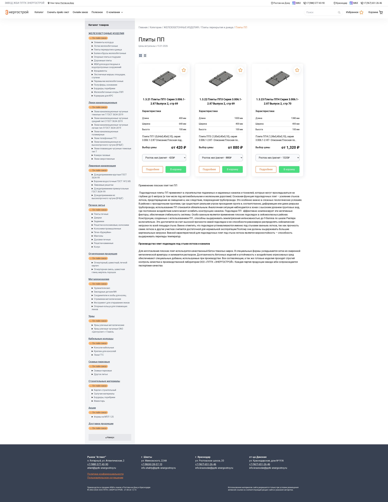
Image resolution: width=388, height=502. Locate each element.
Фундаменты (100, 71)
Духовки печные (102, 239)
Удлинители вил (102, 288)
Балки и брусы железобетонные (110, 53)
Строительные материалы (104, 381)
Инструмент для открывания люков (112, 302)
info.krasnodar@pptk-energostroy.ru (214, 468)
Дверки (98, 217)
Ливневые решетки (103, 185)
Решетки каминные (103, 243)
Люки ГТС (99, 355)
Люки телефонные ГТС (105, 138)
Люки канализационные (103, 102)
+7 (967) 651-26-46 (372, 3)
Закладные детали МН (105, 292)
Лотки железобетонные (106, 46)
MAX (298, 3)
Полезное (97, 12)
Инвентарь (99, 401)
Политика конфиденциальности (105, 474)
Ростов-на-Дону (282, 3)
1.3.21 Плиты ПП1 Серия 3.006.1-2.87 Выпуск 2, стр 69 (164, 101)
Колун (97, 247)
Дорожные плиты (103, 60)
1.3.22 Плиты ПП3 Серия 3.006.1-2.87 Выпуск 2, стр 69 (221, 101)
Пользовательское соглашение (105, 477)
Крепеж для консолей (105, 351)
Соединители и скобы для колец (110, 295)
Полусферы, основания (105, 85)
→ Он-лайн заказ (98, 38)
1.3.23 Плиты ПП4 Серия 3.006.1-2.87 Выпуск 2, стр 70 (277, 101)
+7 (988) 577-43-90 (315, 3)
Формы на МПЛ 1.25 (104, 417)
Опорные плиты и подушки (107, 57)
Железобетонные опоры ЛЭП (108, 92)
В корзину (176, 169)
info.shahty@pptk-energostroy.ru (158, 468)
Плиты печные (101, 214)
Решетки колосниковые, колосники (111, 225)
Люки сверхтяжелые (104, 159)
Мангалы (98, 236)
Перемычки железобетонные (108, 81)
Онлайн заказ (80, 12)
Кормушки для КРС (103, 96)
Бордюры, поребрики (104, 88)
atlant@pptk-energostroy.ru (101, 468)
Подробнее (152, 169)
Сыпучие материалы (104, 393)
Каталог (39, 12)
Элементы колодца (104, 42)
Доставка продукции (101, 423)
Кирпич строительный (105, 390)
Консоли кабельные (104, 347)
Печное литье (97, 205)
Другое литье (101, 374)
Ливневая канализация (102, 165)
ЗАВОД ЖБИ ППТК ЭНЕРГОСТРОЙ (24, 3)
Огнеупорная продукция (103, 253)
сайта (255, 487)
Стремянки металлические (107, 299)
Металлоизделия (99, 279)
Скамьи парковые (99, 361)
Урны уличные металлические (109, 325)
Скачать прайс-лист (58, 12)
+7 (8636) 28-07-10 (151, 464)
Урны (92, 316)
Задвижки (99, 221)
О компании (113, 12)
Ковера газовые (102, 155)
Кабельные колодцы (101, 338)
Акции (92, 407)
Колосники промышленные (107, 228)
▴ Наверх (109, 437)
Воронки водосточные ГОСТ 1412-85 (112, 181)
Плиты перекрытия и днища (108, 49)
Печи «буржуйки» (102, 232)
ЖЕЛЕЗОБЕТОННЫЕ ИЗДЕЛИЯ (106, 33)
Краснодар (341, 3)
